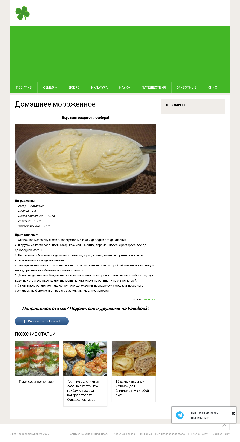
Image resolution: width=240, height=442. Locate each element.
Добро (74, 87)
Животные (186, 87)
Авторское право (124, 433)
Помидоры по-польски (37, 381)
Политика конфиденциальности (88, 433)
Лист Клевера (19, 433)
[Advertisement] (120, 54)
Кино (212, 87)
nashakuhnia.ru (148, 300)
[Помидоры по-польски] (37, 358)
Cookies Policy (221, 433)
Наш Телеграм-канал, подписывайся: (204, 415)
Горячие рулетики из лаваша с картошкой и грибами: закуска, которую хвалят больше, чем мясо (84, 390)
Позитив (24, 87)
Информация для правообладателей (163, 433)
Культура (99, 87)
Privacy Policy (199, 433)
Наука (124, 87)
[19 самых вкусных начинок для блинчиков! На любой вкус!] (134, 358)
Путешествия (153, 87)
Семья (48, 87)
